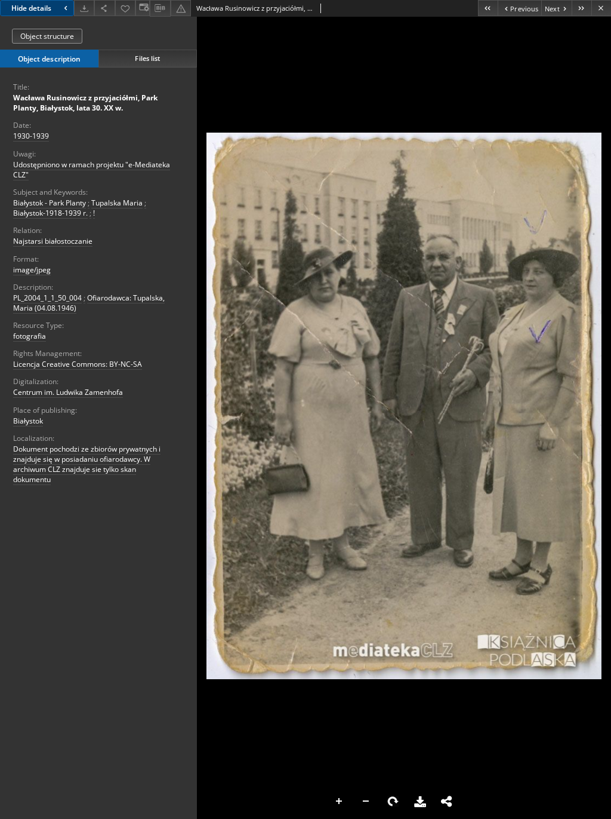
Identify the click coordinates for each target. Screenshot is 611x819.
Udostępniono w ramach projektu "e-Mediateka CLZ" (91, 169)
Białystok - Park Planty (49, 203)
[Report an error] (181, 8)
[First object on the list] (488, 8)
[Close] (601, 8)
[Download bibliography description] (160, 8)
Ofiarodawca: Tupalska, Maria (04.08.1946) (89, 303)
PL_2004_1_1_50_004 (47, 298)
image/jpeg (32, 270)
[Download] (84, 8)
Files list (147, 58)
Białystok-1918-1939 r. (50, 213)
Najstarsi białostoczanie (52, 241)
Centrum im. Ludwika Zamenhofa (68, 392)
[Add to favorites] (125, 8)
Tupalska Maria (117, 203)
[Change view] (142, 8)
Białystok (28, 421)
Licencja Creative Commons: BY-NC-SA (77, 364)
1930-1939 (31, 136)
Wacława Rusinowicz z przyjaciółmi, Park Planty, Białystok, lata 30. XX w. (85, 103)
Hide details (31, 8)
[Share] (104, 8)
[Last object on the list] (581, 8)
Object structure (47, 36)
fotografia (29, 336)
